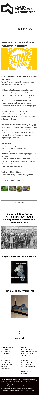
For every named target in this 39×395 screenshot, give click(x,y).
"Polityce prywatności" (7, 392)
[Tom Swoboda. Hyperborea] (20, 306)
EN (19, 29)
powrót (19, 338)
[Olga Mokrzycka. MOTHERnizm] (20, 272)
